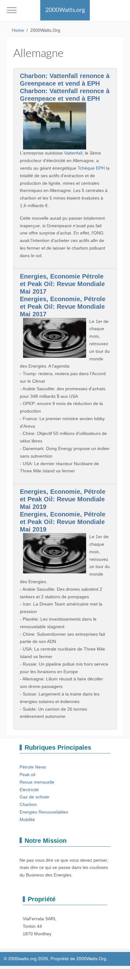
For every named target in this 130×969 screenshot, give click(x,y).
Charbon (28, 804)
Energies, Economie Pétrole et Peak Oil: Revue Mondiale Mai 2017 (62, 284)
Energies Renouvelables (44, 811)
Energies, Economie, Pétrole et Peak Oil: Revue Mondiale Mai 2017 (62, 307)
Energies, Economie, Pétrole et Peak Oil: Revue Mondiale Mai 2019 (62, 499)
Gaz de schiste (34, 796)
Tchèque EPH (91, 168)
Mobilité (27, 819)
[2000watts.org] (65, 10)
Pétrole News (33, 766)
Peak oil (27, 774)
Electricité (29, 789)
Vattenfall (73, 152)
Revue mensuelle (37, 782)
